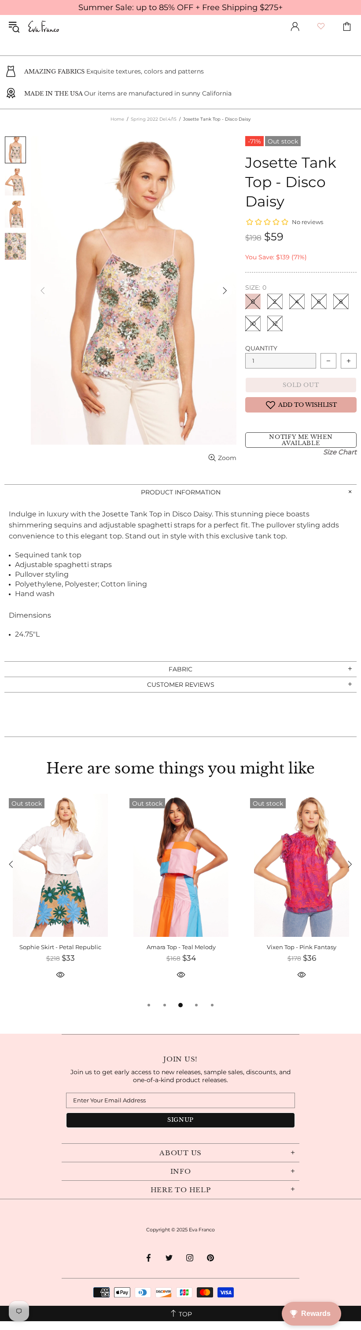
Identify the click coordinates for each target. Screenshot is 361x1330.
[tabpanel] (60, 897)
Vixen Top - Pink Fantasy (301, 947)
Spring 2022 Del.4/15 (154, 119)
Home (117, 119)
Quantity (261, 348)
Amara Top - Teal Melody (181, 947)
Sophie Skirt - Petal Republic (60, 947)
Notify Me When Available (300, 440)
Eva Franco (43, 26)
